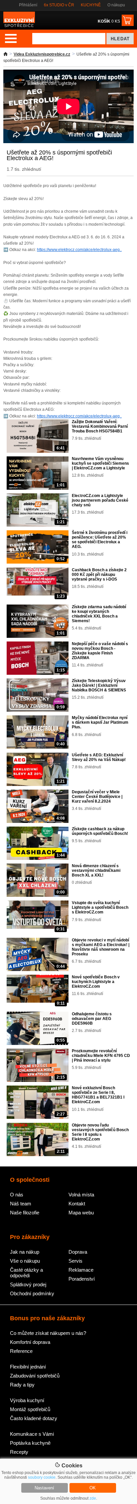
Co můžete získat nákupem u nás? (48, 1333)
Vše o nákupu (25, 1261)
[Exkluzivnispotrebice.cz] (19, 27)
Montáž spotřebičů (30, 1409)
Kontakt (76, 1203)
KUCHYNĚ (91, 5)
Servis (75, 1261)
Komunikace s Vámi (32, 1434)
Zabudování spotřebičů (35, 1376)
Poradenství (81, 1279)
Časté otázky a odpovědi (26, 1272)
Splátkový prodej (28, 1284)
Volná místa (81, 1194)
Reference (21, 1351)
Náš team (20, 1203)
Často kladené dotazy (33, 1418)
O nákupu (116, 5)
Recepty (19, 1452)
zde (92, 1498)
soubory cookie (42, 1477)
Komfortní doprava (30, 1342)
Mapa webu (81, 1212)
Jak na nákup (24, 1252)
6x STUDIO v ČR (59, 5)
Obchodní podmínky (32, 1293)
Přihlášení (28, 5)
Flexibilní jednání (28, 1367)
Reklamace (80, 1270)
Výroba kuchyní (27, 1400)
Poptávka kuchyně (30, 1443)
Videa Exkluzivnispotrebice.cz (42, 54)
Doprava (77, 1252)
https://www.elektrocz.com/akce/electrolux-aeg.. (79, 249)
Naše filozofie (24, 1212)
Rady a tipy (22, 1384)
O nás (16, 1194)
